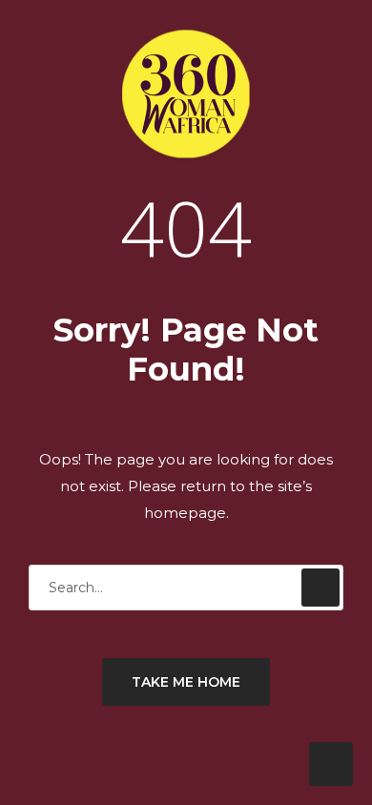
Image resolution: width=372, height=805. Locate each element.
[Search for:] (186, 587)
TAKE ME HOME (186, 682)
